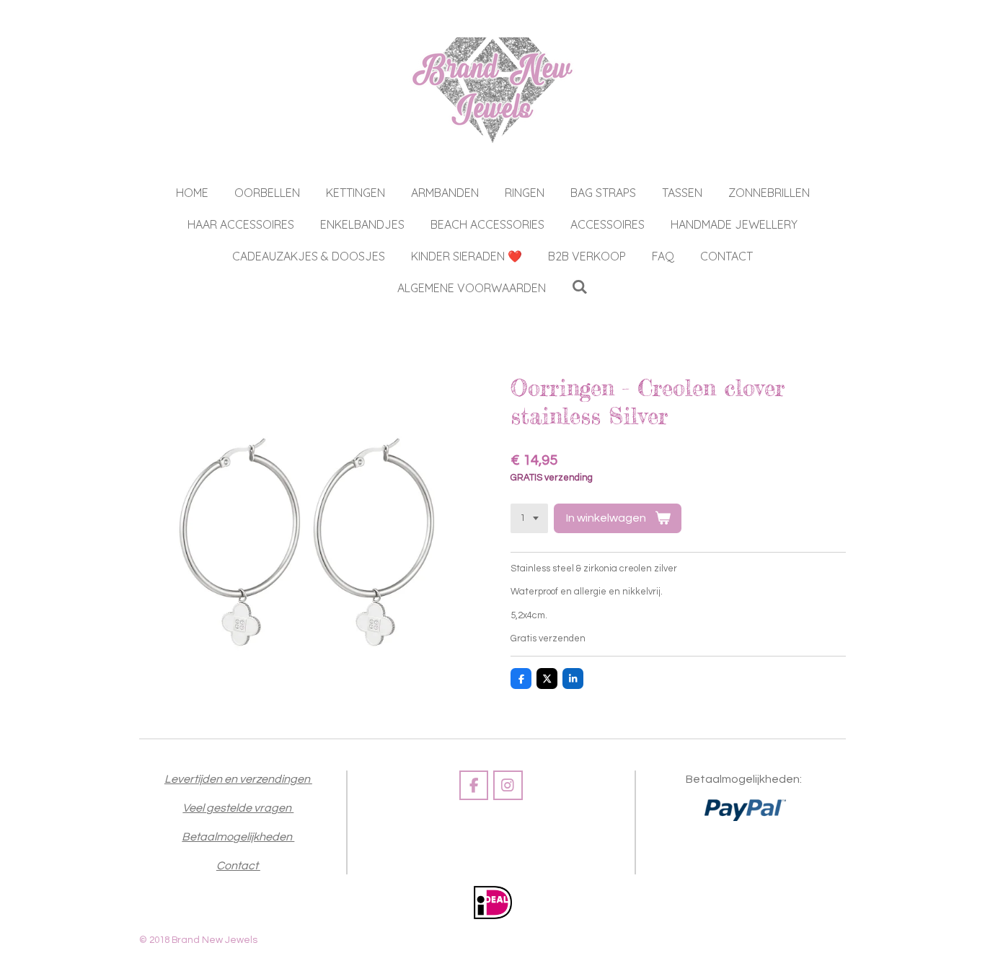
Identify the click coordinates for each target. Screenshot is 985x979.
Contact (238, 866)
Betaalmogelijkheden (238, 837)
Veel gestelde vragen (237, 808)
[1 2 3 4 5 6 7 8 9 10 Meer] (529, 518)
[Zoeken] (579, 286)
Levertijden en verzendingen (238, 779)
